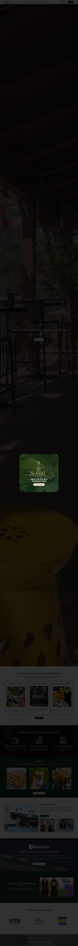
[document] (39, 473)
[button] (56, 455)
